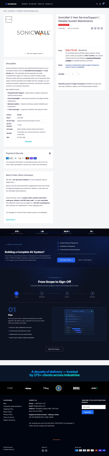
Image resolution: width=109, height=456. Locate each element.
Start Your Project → (54, 349)
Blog (4, 403)
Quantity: (61, 74)
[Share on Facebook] (92, 28)
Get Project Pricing (65, 260)
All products (11, 11)
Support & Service (9, 420)
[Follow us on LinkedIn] (46, 450)
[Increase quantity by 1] (78, 74)
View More (28, 141)
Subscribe (87, 412)
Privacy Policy (8, 414)
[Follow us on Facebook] (43, 450)
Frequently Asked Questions (12, 406)
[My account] (100, 4)
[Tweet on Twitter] (98, 28)
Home (5, 11)
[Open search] (97, 4)
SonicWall (61, 28)
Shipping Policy (8, 409)
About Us (41, 4)
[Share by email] (102, 28)
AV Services (33, 4)
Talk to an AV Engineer (85, 260)
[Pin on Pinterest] (95, 28)
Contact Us (49, 4)
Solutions (25, 4)
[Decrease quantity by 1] (67, 74)
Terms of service (8, 417)
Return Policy (7, 412)
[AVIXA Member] (57, 440)
